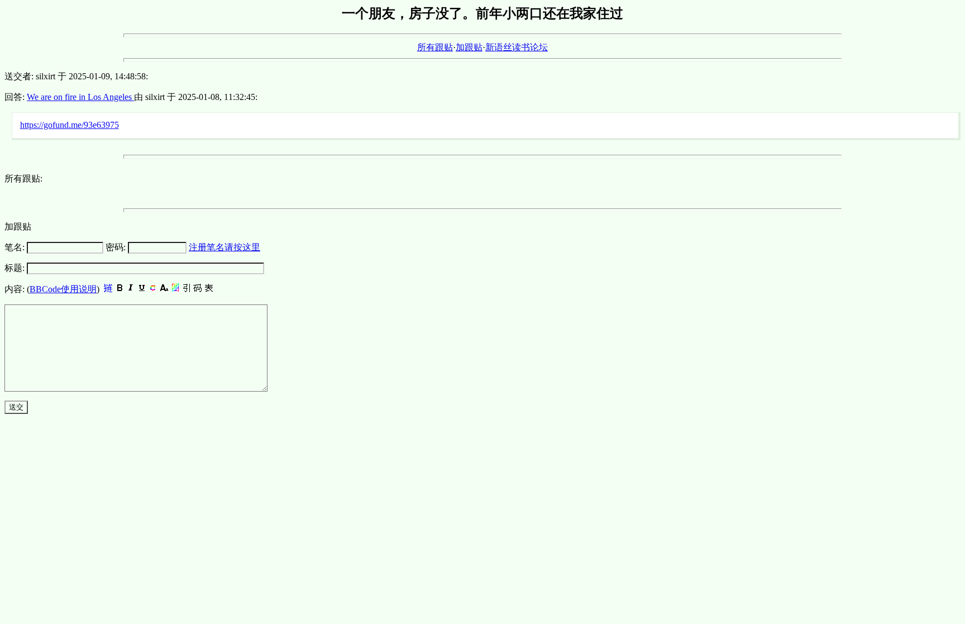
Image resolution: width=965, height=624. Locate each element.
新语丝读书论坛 (516, 47)
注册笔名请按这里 (224, 247)
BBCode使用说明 (63, 289)
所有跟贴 (435, 47)
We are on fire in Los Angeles (80, 97)
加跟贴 (469, 47)
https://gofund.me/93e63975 (69, 125)
